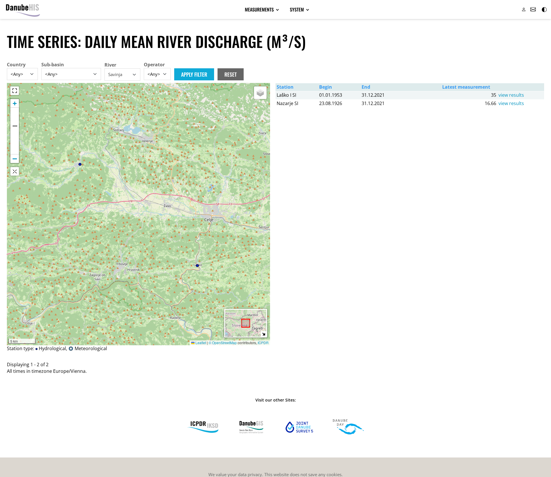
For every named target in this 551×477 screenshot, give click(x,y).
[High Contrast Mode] (544, 9)
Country (16, 64)
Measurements (260, 9)
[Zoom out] (14, 158)
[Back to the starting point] (14, 171)
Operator (154, 64)
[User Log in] (523, 9)
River (110, 65)
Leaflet (200, 342)
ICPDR (263, 342)
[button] (260, 92)
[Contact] (533, 9)
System (297, 9)
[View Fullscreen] (14, 90)
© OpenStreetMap (223, 342)
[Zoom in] (14, 103)
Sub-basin (52, 64)
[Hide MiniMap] (263, 334)
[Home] (22, 9)
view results (511, 95)
